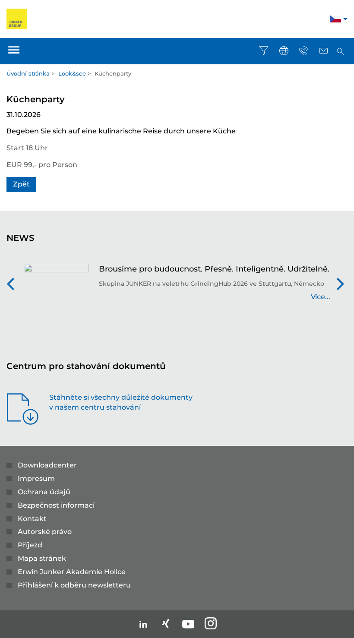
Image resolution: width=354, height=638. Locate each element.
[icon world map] (284, 51)
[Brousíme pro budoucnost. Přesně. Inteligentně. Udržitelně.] (56, 287)
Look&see (72, 73)
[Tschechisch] (335, 20)
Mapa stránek (42, 558)
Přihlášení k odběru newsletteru (74, 585)
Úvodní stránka (28, 73)
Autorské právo (45, 531)
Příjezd (30, 545)
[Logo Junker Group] (16, 18)
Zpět (21, 184)
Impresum (36, 478)
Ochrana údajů (44, 492)
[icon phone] (303, 51)
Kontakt (32, 519)
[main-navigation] (13, 51)
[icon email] (323, 51)
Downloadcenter (47, 465)
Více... (320, 297)
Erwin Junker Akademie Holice (72, 572)
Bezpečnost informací (56, 505)
